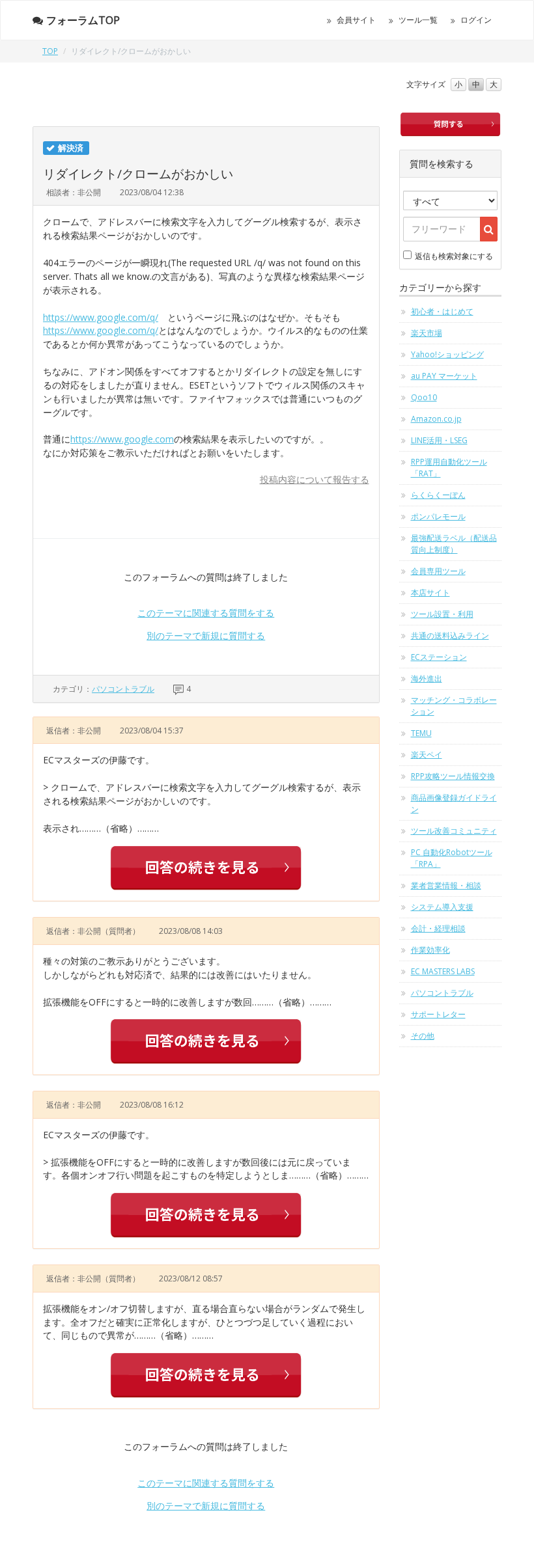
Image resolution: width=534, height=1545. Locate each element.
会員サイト (356, 19)
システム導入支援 (442, 906)
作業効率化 (430, 949)
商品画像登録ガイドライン (454, 803)
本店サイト (430, 592)
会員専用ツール (438, 571)
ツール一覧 (418, 19)
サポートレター (438, 1014)
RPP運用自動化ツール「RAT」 (449, 467)
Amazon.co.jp (436, 418)
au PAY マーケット (444, 375)
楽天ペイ (426, 754)
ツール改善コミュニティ (454, 830)
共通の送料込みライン (450, 635)
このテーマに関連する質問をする (205, 613)
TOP (50, 51)
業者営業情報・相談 (446, 885)
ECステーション (439, 657)
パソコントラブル (123, 688)
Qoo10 (424, 397)
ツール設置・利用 (442, 614)
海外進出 (426, 678)
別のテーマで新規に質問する (206, 635)
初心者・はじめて (442, 311)
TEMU (421, 733)
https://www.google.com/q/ (100, 317)
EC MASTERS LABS (443, 971)
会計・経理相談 (438, 928)
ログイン (476, 19)
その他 (422, 1035)
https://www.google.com (122, 439)
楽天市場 (426, 332)
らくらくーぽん (438, 494)
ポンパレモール (438, 516)
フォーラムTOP (83, 20)
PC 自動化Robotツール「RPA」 (451, 858)
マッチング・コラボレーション (454, 705)
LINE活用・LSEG (439, 440)
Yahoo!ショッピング (447, 354)
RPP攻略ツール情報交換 (453, 776)
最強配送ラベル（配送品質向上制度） (454, 543)
